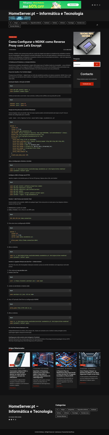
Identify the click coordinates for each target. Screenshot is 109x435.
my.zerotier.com (22, 270)
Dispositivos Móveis (36, 23)
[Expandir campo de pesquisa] (97, 25)
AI (10, 23)
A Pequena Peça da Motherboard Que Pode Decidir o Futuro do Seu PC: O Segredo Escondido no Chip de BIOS (66, 373)
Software (62, 23)
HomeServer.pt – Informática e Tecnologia (46, 13)
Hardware (46, 23)
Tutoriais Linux (81, 23)
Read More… (13, 387)
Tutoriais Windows (15, 26)
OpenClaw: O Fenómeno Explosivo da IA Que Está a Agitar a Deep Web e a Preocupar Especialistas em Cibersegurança (41, 374)
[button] (69, 85)
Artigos (16, 23)
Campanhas (24, 23)
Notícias (55, 23)
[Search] (97, 64)
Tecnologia (71, 23)
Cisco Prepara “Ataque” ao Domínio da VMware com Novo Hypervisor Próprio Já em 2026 (89, 372)
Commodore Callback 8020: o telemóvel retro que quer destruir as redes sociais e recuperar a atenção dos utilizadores (19, 374)
